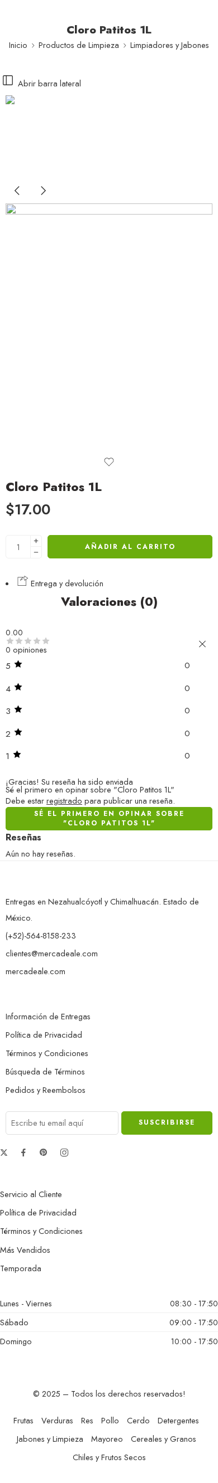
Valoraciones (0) (109, 602)
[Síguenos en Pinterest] (43, 1152)
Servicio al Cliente (31, 1194)
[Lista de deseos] (109, 462)
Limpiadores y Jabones (169, 45)
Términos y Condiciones (47, 1053)
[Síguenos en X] (4, 1152)
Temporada (20, 1268)
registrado (64, 800)
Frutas (23, 1420)
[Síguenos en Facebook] (23, 1152)
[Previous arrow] (18, 199)
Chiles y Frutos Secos (109, 1457)
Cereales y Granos (163, 1439)
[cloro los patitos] (47, 136)
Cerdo (138, 1420)
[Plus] (36, 541)
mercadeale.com (35, 971)
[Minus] (36, 552)
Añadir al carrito (130, 547)
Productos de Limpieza (79, 45)
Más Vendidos (25, 1250)
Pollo (110, 1420)
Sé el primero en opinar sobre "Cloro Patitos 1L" (109, 818)
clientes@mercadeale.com (52, 953)
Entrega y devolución (66, 583)
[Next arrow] (43, 199)
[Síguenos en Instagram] (64, 1152)
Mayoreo (107, 1439)
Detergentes (178, 1420)
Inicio (18, 45)
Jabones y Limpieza (50, 1439)
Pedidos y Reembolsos (46, 1090)
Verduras (57, 1420)
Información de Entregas (48, 1016)
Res (87, 1420)
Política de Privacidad (44, 1034)
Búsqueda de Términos (45, 1071)
